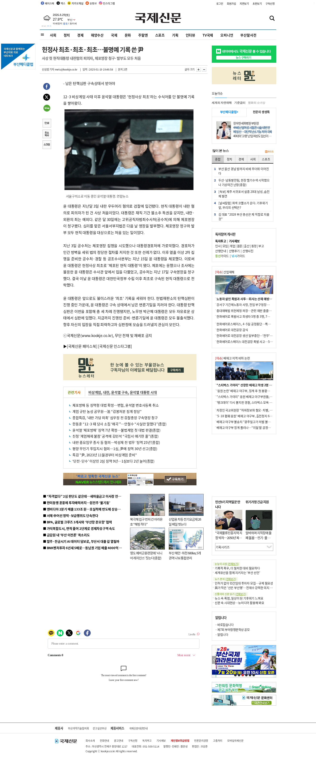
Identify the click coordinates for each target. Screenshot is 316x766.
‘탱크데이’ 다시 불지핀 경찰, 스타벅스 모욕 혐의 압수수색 (251, 402)
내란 (106, 392)
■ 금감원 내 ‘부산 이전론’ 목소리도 (66, 535)
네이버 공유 (46, 108)
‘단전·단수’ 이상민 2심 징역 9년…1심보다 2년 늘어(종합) (113, 461)
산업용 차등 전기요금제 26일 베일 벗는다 (185, 521)
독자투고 (147, 740)
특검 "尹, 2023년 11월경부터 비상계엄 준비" (104, 454)
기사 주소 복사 (46, 134)
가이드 (222, 256)
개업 (232, 246)
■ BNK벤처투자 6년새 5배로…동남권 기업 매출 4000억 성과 (84, 547)
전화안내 (104, 740)
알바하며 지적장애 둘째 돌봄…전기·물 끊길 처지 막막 (258, 537)
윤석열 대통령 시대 (143, 392)
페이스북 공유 (46, 87)
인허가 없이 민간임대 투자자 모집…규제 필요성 (244, 583)
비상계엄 (94, 392)
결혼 (239, 246)
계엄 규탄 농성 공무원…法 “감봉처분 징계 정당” (107, 411)
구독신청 (270, 3)
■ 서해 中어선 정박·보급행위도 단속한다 (70, 515)
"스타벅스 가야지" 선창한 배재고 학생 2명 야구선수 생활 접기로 (255, 385)
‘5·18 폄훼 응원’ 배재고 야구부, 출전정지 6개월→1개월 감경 (253, 416)
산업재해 (224, 272)
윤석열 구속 (119, 392)
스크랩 (46, 145)
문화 (128, 35)
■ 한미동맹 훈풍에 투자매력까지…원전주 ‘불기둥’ (76, 502)
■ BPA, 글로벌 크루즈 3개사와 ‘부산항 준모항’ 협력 (77, 522)
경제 (80, 35)
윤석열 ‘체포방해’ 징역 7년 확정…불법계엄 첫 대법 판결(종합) (116, 430)
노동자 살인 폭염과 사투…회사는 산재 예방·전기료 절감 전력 (253, 299)
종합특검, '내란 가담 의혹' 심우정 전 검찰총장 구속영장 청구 (115, 417)
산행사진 (247, 251)
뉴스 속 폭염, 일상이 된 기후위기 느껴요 (239, 598)
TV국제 (207, 35)
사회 (53, 35)
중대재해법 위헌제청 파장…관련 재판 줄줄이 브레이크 (249, 310)
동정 (254, 246)
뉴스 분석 (225, 579)
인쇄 (46, 123)
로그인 (219, 3)
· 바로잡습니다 (224, 624)
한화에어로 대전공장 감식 (232, 330)
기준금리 (239, 102)
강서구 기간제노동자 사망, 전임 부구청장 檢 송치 (246, 304)
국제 (114, 35)
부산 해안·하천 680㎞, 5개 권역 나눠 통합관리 (185, 555)
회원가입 (231, 3)
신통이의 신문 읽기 (230, 594)
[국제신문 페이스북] (82, 346)
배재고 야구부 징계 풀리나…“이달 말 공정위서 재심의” (250, 427)
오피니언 (226, 35)
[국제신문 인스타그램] (115, 346)
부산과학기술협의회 (78, 728)
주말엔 (143, 35)
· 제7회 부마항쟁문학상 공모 (232, 629)
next (274, 660)
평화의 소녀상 (256, 102)
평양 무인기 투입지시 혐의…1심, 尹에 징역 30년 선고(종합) (114, 448)
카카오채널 (77, 3)
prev (214, 660)
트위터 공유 (46, 98)
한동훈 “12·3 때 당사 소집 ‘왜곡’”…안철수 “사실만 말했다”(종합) (119, 423)
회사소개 (90, 740)
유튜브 (93, 3)
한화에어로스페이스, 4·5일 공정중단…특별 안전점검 (249, 324)
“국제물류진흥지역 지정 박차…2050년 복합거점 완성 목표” (228, 537)
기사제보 (161, 740)
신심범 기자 (48, 69)
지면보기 (244, 3)
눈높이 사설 (226, 564)
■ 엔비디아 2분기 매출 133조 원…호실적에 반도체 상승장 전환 (85, 509)
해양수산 (97, 35)
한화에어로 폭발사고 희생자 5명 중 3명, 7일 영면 (246, 316)
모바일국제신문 (235, 740)
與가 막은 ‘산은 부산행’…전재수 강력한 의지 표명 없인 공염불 (252, 587)
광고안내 (118, 740)
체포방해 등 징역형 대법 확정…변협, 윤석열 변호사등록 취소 (115, 405)
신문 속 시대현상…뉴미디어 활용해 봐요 (239, 603)
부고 (261, 246)
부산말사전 (248, 35)
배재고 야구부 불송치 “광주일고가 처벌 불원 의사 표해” (250, 422)
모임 (225, 246)
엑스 (63, 3)
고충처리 (217, 740)
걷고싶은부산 (100, 728)
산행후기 (234, 251)
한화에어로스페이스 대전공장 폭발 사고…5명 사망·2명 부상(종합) (257, 341)
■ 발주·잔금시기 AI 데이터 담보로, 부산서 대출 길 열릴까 (81, 541)
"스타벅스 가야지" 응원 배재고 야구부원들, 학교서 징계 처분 (253, 396)
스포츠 (160, 35)
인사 (218, 246)
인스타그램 (109, 3)
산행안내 (220, 251)
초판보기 (257, 3)
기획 (175, 35)
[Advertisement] (244, 465)
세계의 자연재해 (222, 102)
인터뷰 (190, 35)
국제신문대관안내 (138, 728)
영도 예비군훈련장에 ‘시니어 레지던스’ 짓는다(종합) (146, 555)
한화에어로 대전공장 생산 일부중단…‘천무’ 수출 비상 (249, 335)
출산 (246, 246)
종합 (218, 159)
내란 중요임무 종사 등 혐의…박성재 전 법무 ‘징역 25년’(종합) (116, 442)
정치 (67, 35)
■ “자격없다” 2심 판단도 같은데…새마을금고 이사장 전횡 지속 (85, 496)
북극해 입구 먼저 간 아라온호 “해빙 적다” (146, 521)
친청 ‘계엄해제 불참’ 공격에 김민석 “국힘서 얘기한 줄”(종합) (115, 436)
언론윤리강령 (201, 740)
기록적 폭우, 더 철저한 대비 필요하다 (237, 568)
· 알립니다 (221, 634)
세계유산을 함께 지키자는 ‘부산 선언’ (237, 572)
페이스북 (49, 3)
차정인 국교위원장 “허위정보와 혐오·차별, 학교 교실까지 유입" (255, 410)
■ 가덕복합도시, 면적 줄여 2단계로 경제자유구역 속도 (79, 528)
